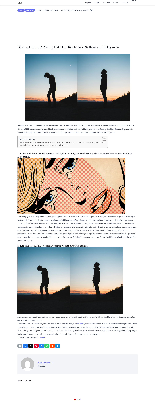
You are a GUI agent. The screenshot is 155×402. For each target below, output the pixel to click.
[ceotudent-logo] (19, 3)
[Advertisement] (77, 27)
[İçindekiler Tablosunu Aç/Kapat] (103, 139)
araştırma (80, 323)
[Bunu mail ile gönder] (19, 346)
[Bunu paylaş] (25, 346)
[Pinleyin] (36, 346)
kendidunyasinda (45, 362)
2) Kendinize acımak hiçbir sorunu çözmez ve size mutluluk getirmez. (44, 145)
